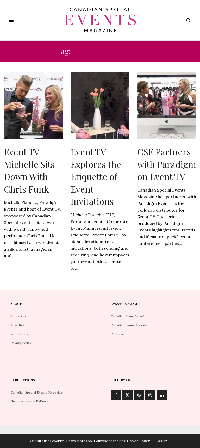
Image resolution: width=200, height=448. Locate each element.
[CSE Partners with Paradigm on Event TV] (166, 105)
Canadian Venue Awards (129, 325)
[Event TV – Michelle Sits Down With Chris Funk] (33, 105)
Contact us (18, 316)
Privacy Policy (20, 343)
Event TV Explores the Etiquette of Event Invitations (96, 176)
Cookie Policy (138, 441)
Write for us (19, 334)
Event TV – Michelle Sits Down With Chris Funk (29, 170)
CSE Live (117, 334)
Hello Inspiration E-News (29, 401)
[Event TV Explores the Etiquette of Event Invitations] (100, 105)
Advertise (17, 325)
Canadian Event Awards (128, 316)
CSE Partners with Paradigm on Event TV (166, 164)
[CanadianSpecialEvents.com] (100, 20)
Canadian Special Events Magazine (37, 392)
